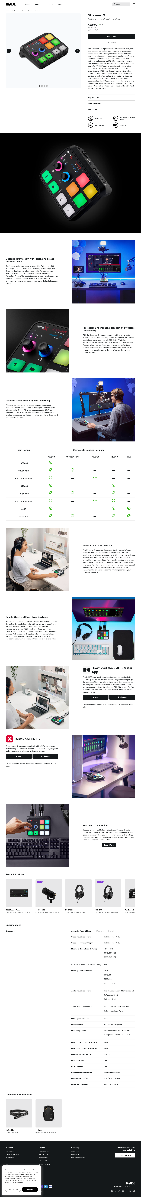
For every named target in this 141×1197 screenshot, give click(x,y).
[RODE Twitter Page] (115, 1191)
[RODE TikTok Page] (126, 1191)
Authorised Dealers (45, 1161)
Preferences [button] (13, 1189)
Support (61, 4)
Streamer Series (27, 11)
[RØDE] (11, 4)
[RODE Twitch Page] (130, 1191)
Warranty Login (44, 1154)
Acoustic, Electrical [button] (82, 931)
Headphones (10, 1157)
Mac (96, 697)
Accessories (10, 1161)
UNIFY (42, 746)
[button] (134, 4)
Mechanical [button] (101, 931)
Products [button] (27, 4)
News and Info (76, 1154)
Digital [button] (111, 931)
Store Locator (43, 1157)
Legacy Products (44, 1164)
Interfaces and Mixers (13, 1154)
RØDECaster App (120, 687)
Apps (37, 4)
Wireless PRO (103, 342)
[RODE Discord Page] (134, 1191)
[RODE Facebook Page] (112, 1191)
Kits (7, 1164)
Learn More (109, 845)
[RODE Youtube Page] (123, 1191)
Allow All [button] (30, 1189)
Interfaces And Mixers (12, 11)
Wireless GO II (114, 342)
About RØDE (75, 1151)
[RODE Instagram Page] (119, 1191)
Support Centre (44, 1151)
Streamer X (38, 11)
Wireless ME (128, 342)
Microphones (10, 1151)
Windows (123, 697)
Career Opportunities (78, 1157)
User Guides (48, 4)
